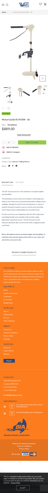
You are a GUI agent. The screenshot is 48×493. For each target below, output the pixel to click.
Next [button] (4, 413)
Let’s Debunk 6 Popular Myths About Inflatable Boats (29, 406)
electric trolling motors (21, 162)
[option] (27, 406)
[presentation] (3, 108)
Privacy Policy (24, 449)
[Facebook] (12, 166)
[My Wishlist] (40, 4)
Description (7, 182)
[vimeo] (16, 166)
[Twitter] (9, 166)
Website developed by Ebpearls (24, 443)
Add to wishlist (12, 147)
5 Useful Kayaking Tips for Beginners (29, 412)
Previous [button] (4, 407)
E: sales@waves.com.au (12, 395)
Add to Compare (13, 152)
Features (20, 182)
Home (4, 12)
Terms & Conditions (24, 446)
